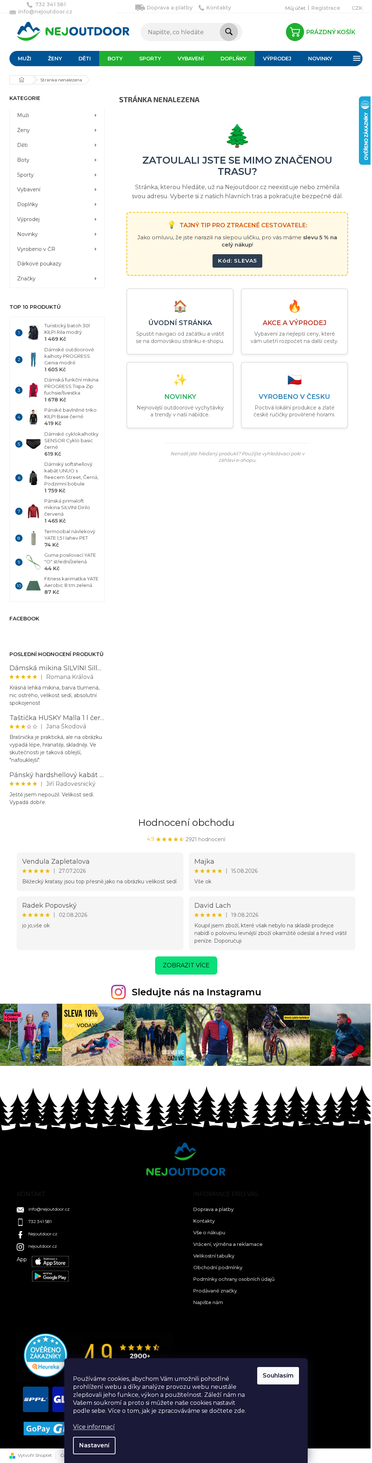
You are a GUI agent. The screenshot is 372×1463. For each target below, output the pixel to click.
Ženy (23, 130)
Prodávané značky (215, 1291)
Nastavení (94, 1445)
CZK (357, 8)
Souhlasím (278, 1375)
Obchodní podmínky (217, 1267)
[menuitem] (24, 58)
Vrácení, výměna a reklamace (228, 1244)
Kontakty (218, 7)
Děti (22, 145)
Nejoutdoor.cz (42, 1233)
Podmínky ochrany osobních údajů (234, 1279)
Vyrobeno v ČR (36, 249)
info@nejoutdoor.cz (49, 1209)
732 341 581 (40, 1221)
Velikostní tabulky (213, 1256)
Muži (23, 115)
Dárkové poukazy (39, 263)
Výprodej (28, 219)
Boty (23, 160)
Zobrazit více (186, 965)
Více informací (94, 1426)
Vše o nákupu (209, 1232)
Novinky (27, 234)
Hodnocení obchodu (186, 822)
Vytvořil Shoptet (35, 1455)
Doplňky (27, 204)
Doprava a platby (170, 7)
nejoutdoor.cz (42, 1246)
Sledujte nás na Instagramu (196, 992)
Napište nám (208, 1302)
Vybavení (28, 189)
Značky (26, 278)
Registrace (325, 8)
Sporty (25, 175)
